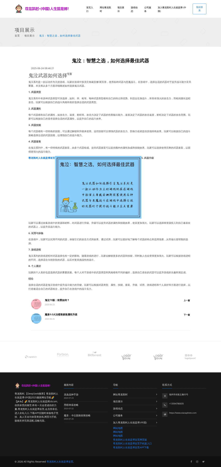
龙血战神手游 (71, 394)
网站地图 (118, 428)
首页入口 (89, 9)
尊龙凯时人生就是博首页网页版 (130, 439)
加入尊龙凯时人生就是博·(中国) (172, 9)
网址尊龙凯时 (105, 9)
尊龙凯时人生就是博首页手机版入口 (132, 443)
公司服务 (147, 9)
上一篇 (187, 300)
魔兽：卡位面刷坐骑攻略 (77, 415)
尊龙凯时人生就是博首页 (60, 461)
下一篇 (187, 314)
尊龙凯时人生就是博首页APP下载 (131, 447)
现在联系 (199, 9)
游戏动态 (134, 9)
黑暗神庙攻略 (71, 404)
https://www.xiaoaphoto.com (182, 412)
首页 (17, 35)
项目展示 (120, 9)
